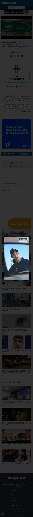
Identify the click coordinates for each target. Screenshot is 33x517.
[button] (26, 239)
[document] (16, 258)
